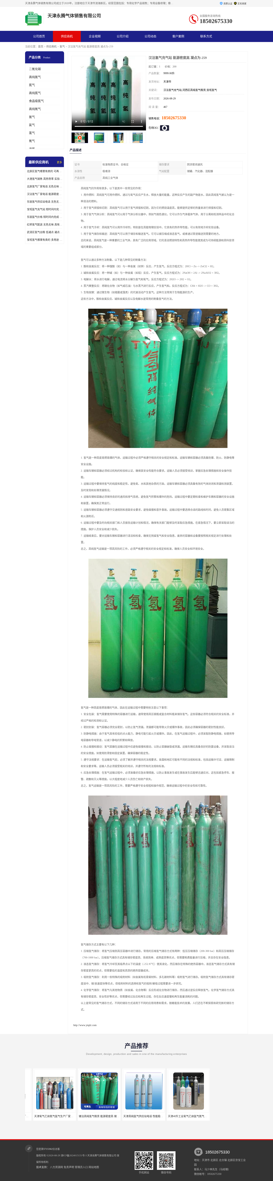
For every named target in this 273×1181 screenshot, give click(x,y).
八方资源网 (56, 1167)
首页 (40, 46)
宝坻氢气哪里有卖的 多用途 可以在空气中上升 (44, 239)
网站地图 (94, 1167)
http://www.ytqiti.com (85, 1025)
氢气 (62, 46)
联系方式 (206, 36)
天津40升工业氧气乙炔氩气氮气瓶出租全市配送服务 (145, 1116)
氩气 (32, 117)
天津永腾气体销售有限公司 (101, 1155)
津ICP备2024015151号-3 (74, 1155)
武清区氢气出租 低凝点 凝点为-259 (44, 232)
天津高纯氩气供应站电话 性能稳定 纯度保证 (96, 1116)
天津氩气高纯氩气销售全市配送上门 (180, 1116)
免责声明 (69, 1167)
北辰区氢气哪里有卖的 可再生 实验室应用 (44, 171)
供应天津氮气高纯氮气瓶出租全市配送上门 (229, 1116)
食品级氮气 (36, 101)
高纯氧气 (35, 109)
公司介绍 (123, 36)
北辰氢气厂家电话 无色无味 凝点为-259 (44, 186)
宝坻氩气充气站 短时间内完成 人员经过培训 (44, 209)
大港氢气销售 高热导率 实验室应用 (44, 178)
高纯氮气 (35, 93)
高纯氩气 (35, 77)
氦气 (32, 125)
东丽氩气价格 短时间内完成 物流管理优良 (44, 217)
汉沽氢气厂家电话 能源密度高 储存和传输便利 (44, 194)
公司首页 (39, 36)
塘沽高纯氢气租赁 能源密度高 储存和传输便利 (52, 1116)
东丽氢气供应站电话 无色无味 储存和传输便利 (44, 201)
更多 (59, 162)
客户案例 (178, 36)
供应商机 (67, 36)
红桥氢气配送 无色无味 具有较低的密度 (44, 224)
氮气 (32, 85)
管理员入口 (81, 1167)
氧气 (32, 141)
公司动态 (150, 36)
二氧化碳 (35, 69)
